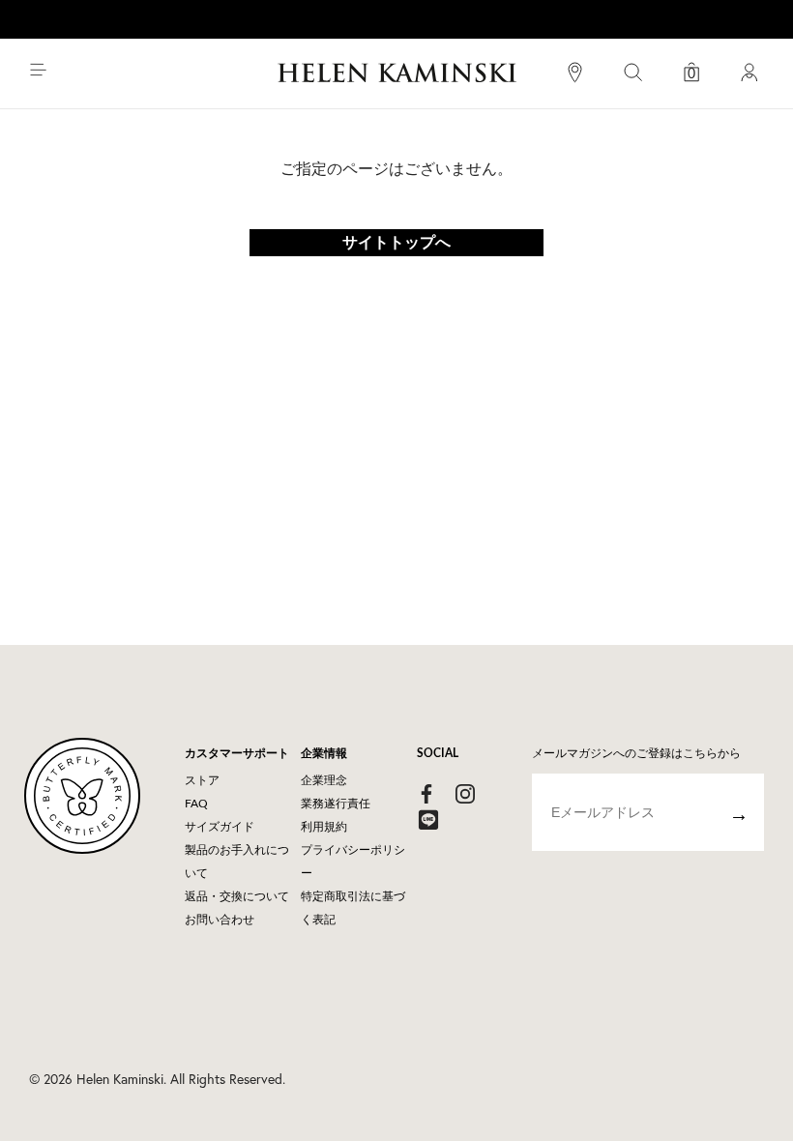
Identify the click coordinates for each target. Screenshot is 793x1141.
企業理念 (324, 780)
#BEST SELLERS (657, 94)
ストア (202, 780)
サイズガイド (219, 827)
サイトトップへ (396, 242)
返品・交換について (237, 896)
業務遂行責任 (335, 803)
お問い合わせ (219, 919)
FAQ (196, 803)
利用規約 (324, 827)
